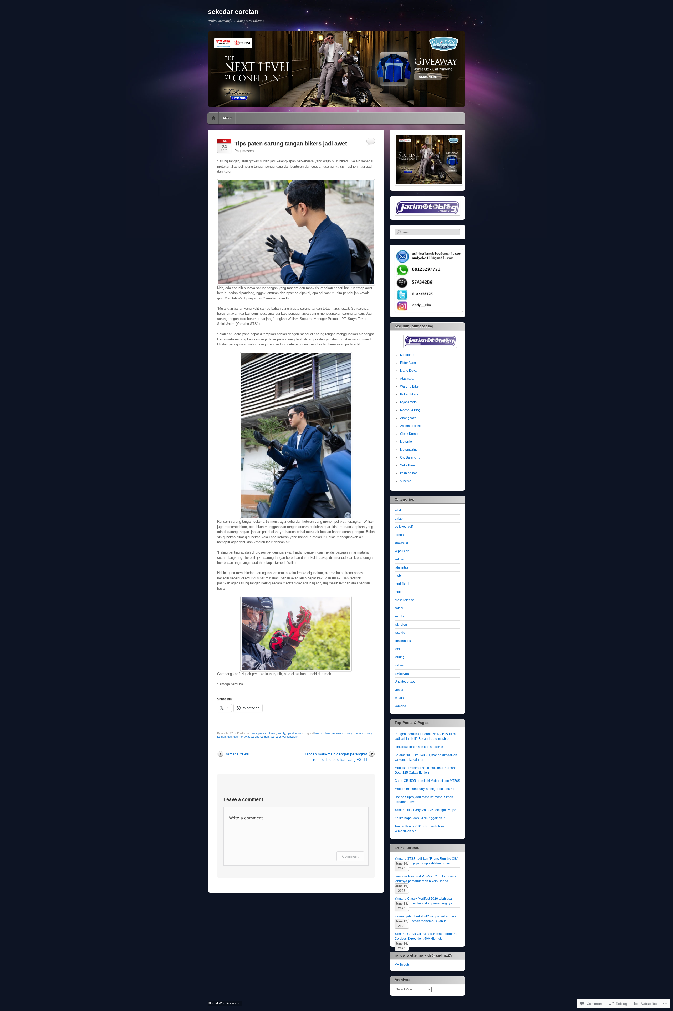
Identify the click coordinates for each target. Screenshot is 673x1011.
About (227, 118)
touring (400, 657)
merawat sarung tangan (347, 733)
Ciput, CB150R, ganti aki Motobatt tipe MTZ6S (427, 781)
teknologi (401, 624)
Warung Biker (410, 386)
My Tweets (402, 965)
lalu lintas (401, 567)
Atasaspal (407, 378)
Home (213, 118)
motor (253, 733)
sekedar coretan (233, 11)
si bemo (405, 481)
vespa (399, 690)
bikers (318, 733)
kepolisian (402, 551)
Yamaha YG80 (237, 754)
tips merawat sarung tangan (251, 736)
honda (399, 535)
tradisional (402, 673)
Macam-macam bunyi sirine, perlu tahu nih (425, 789)
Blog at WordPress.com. (225, 1003)
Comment (350, 856)
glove (327, 733)
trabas (399, 665)
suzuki (399, 616)
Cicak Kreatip (409, 434)
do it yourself (404, 527)
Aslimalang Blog (412, 426)
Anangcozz (408, 418)
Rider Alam (408, 363)
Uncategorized (405, 681)
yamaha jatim (290, 736)
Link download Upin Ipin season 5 (419, 747)
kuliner (399, 559)
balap (399, 518)
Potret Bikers (409, 394)
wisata (399, 698)
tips (229, 736)
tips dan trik (294, 733)
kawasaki (401, 543)
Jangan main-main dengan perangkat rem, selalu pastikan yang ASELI (335, 757)
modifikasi (402, 584)
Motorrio (406, 442)
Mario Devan (409, 371)
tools (398, 649)
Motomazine (409, 449)
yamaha (276, 736)
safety (281, 733)
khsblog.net (408, 473)
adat (398, 510)
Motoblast (407, 355)
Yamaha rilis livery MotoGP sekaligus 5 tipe (425, 810)
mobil (398, 575)
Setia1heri (407, 465)
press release (267, 733)
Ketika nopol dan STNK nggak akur (420, 818)
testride (400, 633)
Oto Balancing (410, 457)
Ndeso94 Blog (410, 410)
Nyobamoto (408, 402)
